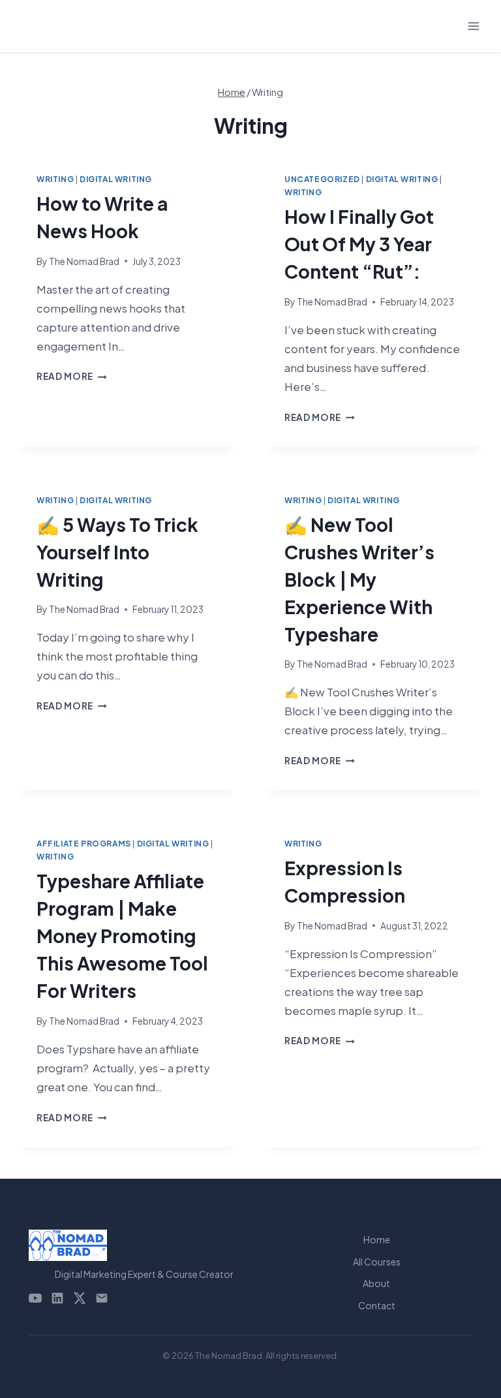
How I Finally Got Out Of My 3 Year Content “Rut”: (359, 244)
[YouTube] (35, 1298)
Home (376, 1239)
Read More (72, 376)
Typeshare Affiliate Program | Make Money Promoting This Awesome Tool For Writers (122, 935)
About (376, 1283)
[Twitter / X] (79, 1298)
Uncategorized (322, 179)
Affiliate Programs (84, 843)
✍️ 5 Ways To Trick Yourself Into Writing (117, 552)
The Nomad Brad (84, 261)
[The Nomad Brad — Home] (144, 1245)
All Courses (377, 1261)
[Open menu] (473, 26)
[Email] (101, 1298)
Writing (55, 179)
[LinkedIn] (57, 1298)
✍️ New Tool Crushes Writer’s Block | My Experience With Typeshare (359, 579)
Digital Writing (116, 179)
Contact (376, 1305)
